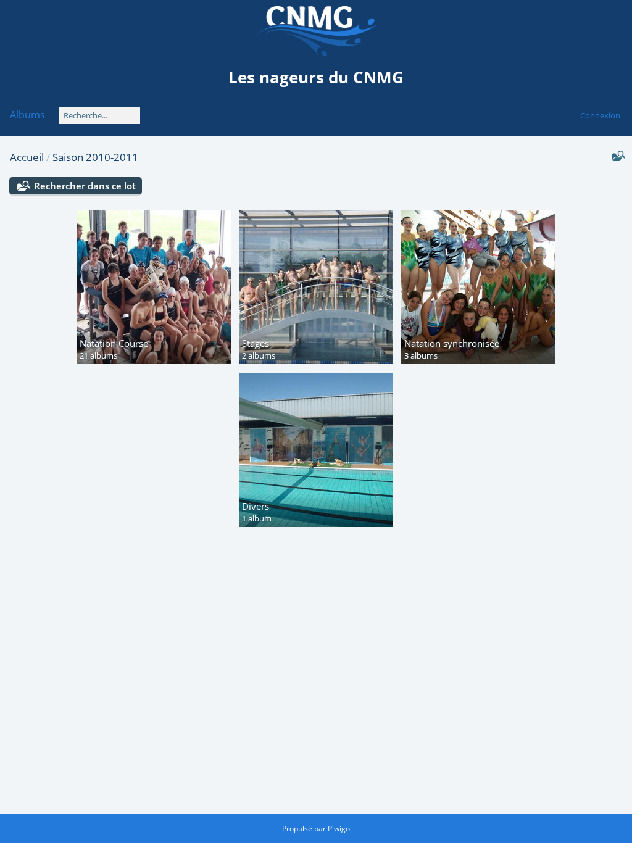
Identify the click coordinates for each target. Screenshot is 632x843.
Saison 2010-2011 (95, 157)
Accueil (27, 157)
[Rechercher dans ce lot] (617, 156)
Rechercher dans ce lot (85, 186)
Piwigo (339, 828)
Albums (27, 115)
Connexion (600, 115)
